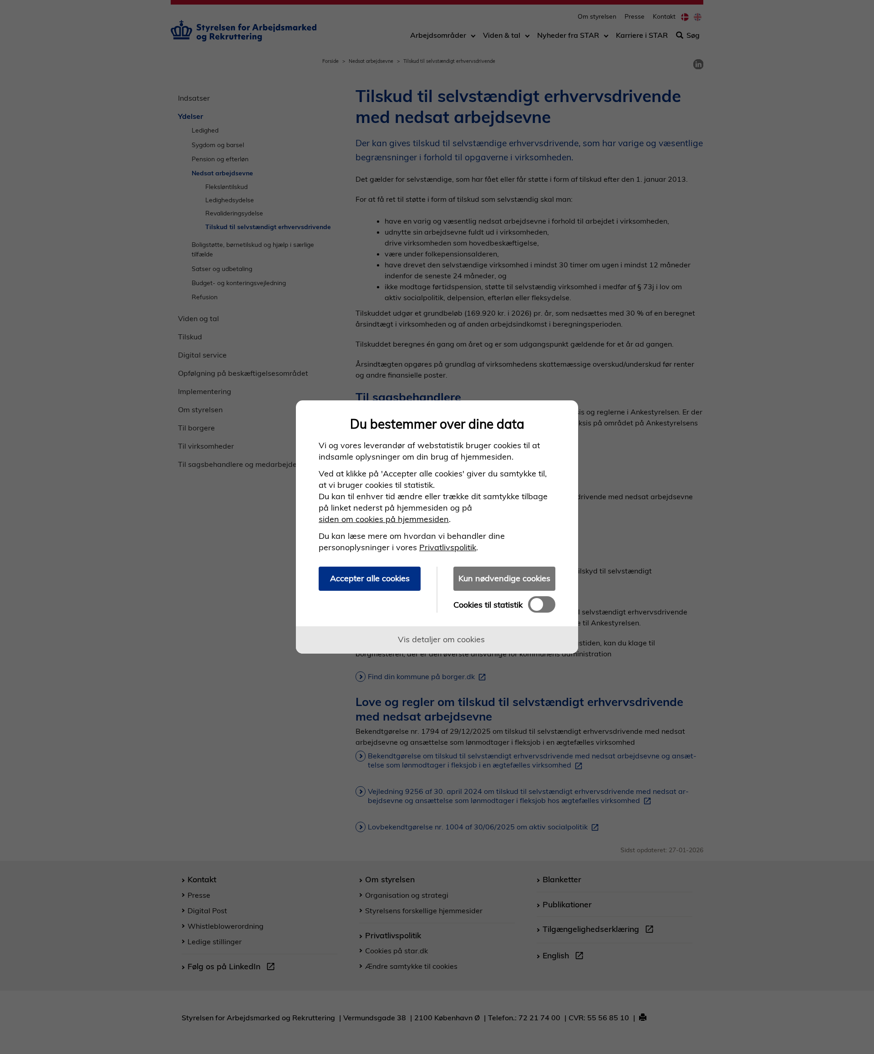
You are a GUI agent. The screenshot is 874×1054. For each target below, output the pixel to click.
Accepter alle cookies (370, 578)
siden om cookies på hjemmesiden (384, 519)
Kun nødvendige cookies (504, 578)
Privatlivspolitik (447, 547)
